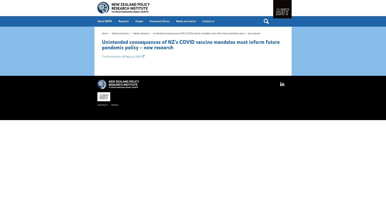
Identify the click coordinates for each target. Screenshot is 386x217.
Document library (159, 21)
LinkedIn (282, 82)
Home (105, 33)
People (139, 21)
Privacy (115, 105)
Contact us (208, 21)
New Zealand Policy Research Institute (123, 8)
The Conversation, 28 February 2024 (121, 56)
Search (266, 21)
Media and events (186, 21)
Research (124, 21)
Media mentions (141, 33)
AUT (282, 9)
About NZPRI (104, 21)
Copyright (102, 105)
